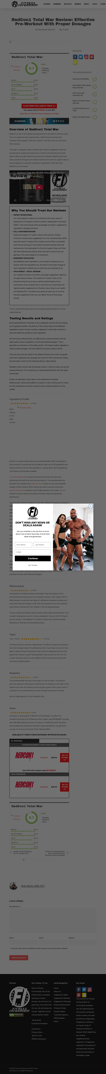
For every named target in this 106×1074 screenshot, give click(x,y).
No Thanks (32, 565)
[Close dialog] (91, 506)
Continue (33, 558)
